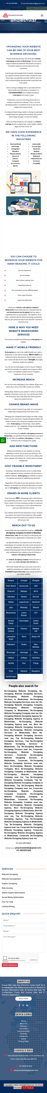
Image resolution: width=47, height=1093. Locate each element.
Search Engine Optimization (13, 893)
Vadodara (36, 658)
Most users (34, 354)
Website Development (11, 879)
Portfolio (23, 1034)
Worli (24, 636)
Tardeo (24, 644)
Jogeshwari (24, 602)
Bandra (24, 597)
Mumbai (23, 671)
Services (23, 1026)
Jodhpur (23, 658)
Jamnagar (24, 652)
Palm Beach (11, 586)
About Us (23, 1024)
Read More (23, 999)
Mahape (23, 591)
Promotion (24, 1029)
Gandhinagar (11, 676)
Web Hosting (7, 888)
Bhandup (23, 607)
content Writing (8, 906)
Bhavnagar (11, 652)
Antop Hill (36, 636)
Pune (11, 671)
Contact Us (23, 1036)
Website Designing (10, 874)
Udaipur (11, 658)
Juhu (11, 607)
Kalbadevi (11, 644)
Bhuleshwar (11, 613)
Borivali (36, 597)
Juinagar (23, 580)
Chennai (23, 628)
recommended (15, 92)
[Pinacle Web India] (12, 15)
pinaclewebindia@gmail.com (34, 3)
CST (36, 613)
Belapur (11, 580)
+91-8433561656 (11, 3)
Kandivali (36, 602)
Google (31, 359)
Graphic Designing (9, 883)
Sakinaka (11, 597)
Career (23, 1039)
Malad (10, 602)
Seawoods (23, 586)
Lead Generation (23, 1031)
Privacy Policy (23, 1041)
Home (23, 1021)
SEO (18, 498)
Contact (9, 572)
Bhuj (36, 652)
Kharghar (36, 580)
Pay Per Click (7, 902)
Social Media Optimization (13, 897)
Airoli (36, 591)
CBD (36, 586)
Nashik (11, 663)
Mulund (36, 607)
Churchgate (24, 621)
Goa (23, 663)
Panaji (35, 663)
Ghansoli (11, 591)
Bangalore (36, 671)
